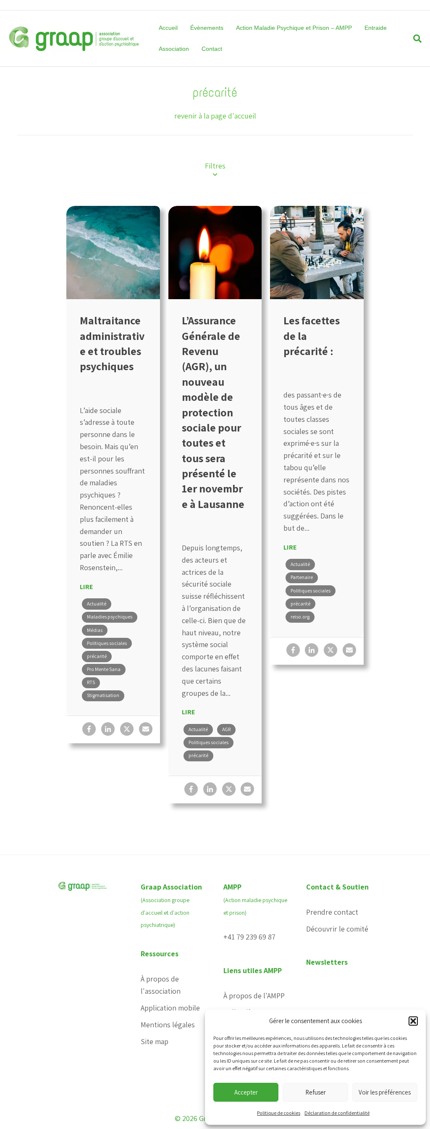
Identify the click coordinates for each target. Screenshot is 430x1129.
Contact (212, 48)
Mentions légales (168, 1024)
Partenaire (302, 577)
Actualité (96, 603)
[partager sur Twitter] (127, 729)
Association (174, 48)
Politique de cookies (278, 1113)
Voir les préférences (385, 1092)
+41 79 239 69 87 (249, 937)
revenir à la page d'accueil (215, 116)
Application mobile (170, 1008)
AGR (226, 729)
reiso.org (300, 616)
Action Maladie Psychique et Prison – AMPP (294, 27)
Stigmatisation (103, 695)
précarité (97, 656)
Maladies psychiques (109, 616)
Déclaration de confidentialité (337, 1113)
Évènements (206, 27)
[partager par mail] (145, 729)
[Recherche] (414, 38)
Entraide (375, 27)
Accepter (246, 1092)
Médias (94, 630)
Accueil (168, 27)
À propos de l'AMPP (254, 995)
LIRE (86, 586)
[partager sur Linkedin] (108, 729)
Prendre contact (332, 912)
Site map (154, 1041)
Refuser (315, 1092)
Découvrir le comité (337, 929)
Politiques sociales (107, 643)
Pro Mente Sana (104, 669)
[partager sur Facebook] (89, 729)
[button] (413, 1021)
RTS (91, 682)
